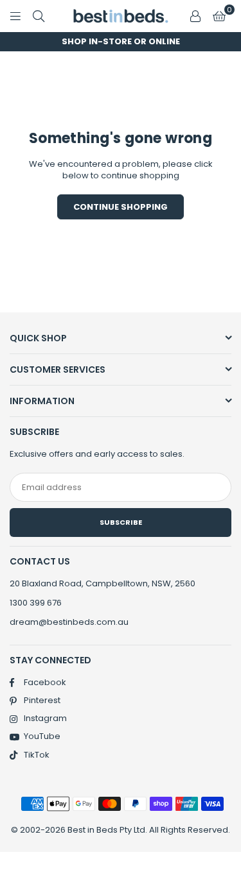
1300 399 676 (36, 603)
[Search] (38, 16)
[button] (219, 16)
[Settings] (195, 16)
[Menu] (15, 16)
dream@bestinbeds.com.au (69, 622)
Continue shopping (120, 207)
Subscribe (121, 522)
